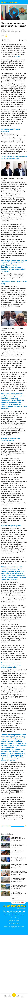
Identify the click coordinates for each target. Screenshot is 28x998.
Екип (10, 915)
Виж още (14, 898)
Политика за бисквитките (14, 922)
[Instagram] (12, 911)
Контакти (21, 915)
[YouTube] (23, 911)
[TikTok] (16, 911)
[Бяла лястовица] (2, 35)
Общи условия (14, 917)
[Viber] (4, 911)
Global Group (22, 908)
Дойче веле (16, 56)
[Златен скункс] (6, 35)
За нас (5, 915)
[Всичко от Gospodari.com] (3, 31)
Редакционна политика (14, 919)
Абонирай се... (7, 40)
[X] (19, 911)
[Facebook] (8, 911)
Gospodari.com (9, 30)
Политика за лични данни (14, 920)
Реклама (15, 915)
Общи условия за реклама (14, 923)
